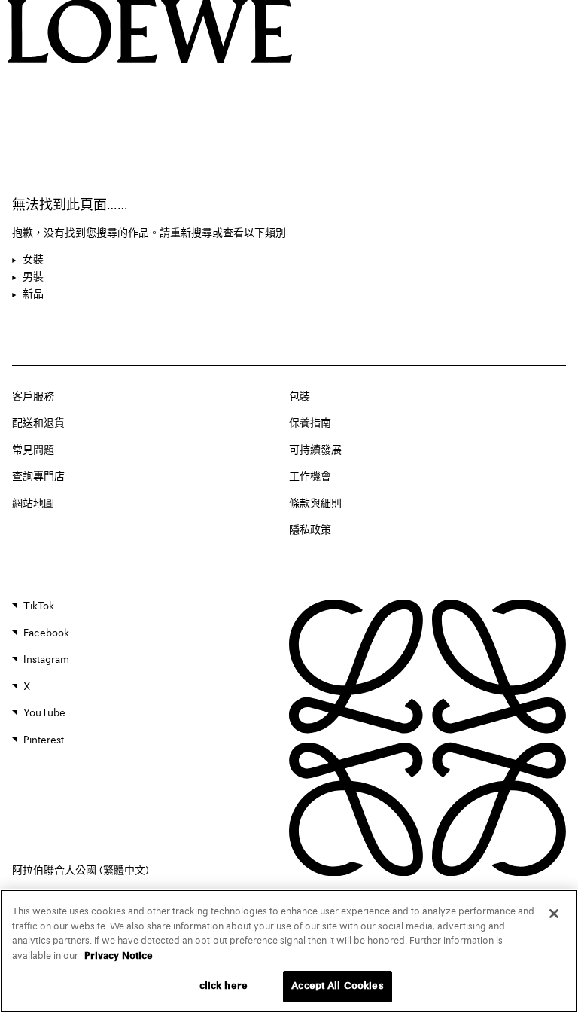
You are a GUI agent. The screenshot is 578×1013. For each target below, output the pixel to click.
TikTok (38, 606)
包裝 (299, 397)
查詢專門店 (38, 476)
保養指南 (310, 423)
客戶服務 (33, 397)
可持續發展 (315, 450)
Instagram (46, 659)
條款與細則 (315, 504)
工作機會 (310, 476)
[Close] (553, 913)
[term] (28, 260)
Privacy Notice (118, 956)
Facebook (46, 633)
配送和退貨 (38, 423)
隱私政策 (310, 530)
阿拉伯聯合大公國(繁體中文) (80, 870)
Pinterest (43, 740)
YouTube (44, 713)
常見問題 (33, 450)
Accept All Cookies (337, 986)
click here (223, 986)
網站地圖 (33, 504)
